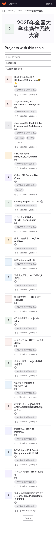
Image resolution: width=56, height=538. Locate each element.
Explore (13, 3)
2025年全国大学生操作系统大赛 (35, 11)
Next (27, 518)
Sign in (49, 3)
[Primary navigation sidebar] (3, 10)
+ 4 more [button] (18, 142)
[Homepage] (4, 3)
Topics (19, 11)
